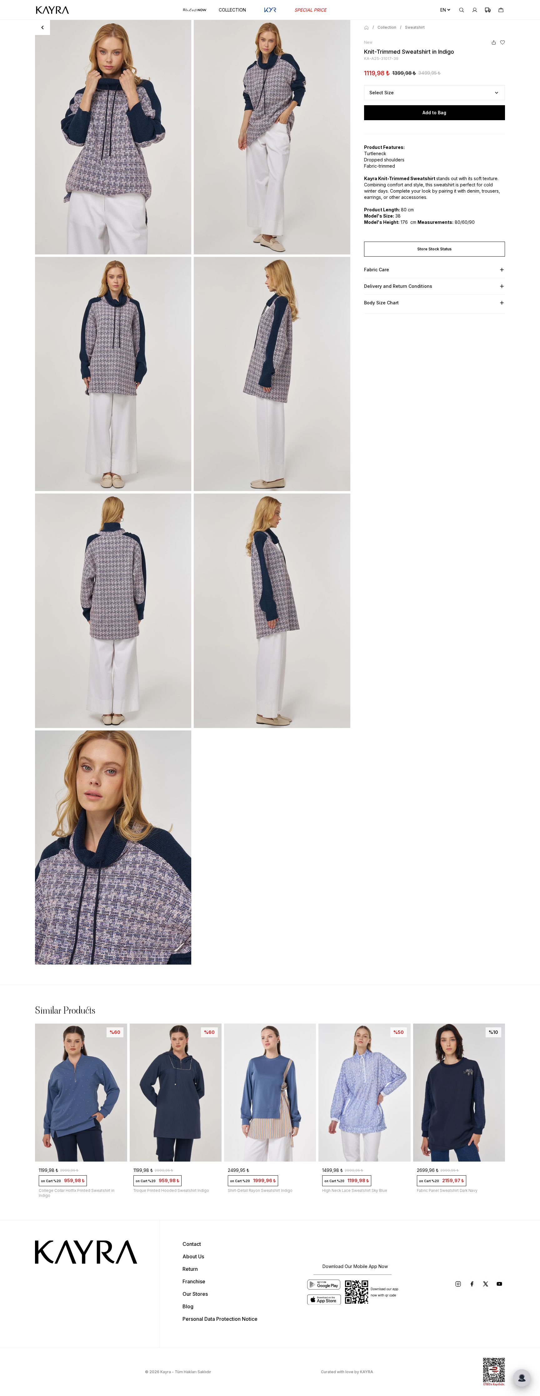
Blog (187, 1306)
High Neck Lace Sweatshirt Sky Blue (260, 1190)
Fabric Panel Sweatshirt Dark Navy (352, 1190)
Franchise (193, 1281)
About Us (193, 1256)
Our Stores (195, 1294)
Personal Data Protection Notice (220, 1319)
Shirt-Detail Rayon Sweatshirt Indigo (165, 1190)
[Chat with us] (522, 1378)
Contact (191, 1244)
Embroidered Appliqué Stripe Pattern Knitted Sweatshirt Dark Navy (457, 1193)
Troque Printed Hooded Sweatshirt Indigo (77, 1190)
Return (190, 1269)
